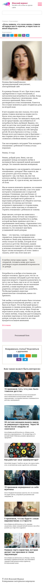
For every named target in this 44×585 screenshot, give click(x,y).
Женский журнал (20, 3)
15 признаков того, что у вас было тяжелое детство (21, 390)
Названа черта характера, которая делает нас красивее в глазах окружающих (21, 552)
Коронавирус (7, 32)
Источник (6, 325)
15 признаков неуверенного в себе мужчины (21, 488)
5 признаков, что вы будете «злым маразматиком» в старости (21, 519)
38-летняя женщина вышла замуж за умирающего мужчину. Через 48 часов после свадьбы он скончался (21, 425)
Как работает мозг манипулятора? (21, 460)
